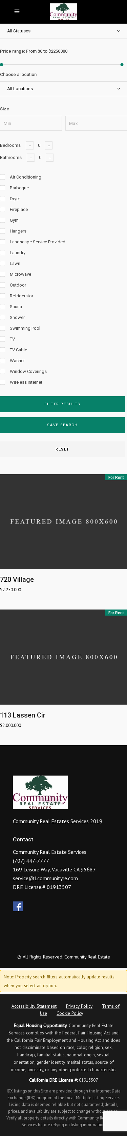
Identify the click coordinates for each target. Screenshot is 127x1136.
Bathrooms (11, 157)
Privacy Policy (79, 1006)
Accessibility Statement (34, 1006)
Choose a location (18, 74)
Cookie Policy (70, 1013)
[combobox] (63, 31)
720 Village (17, 579)
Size (4, 108)
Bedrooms (10, 145)
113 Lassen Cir (22, 715)
